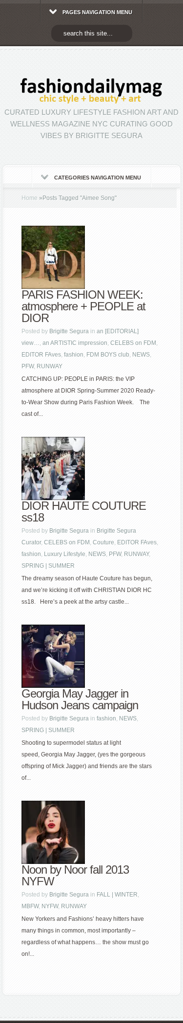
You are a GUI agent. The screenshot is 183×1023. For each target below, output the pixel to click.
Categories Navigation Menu (97, 177)
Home (29, 198)
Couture (103, 542)
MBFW (30, 906)
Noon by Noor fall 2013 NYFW (75, 875)
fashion (73, 354)
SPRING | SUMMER (48, 565)
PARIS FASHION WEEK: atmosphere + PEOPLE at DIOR (83, 306)
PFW (27, 366)
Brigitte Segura (69, 331)
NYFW (49, 906)
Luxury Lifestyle (64, 554)
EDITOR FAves (41, 354)
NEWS (141, 354)
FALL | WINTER (117, 894)
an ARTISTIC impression (74, 343)
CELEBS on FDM (133, 343)
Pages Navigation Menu (97, 12)
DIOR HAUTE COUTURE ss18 (83, 511)
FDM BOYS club (107, 354)
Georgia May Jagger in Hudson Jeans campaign (79, 699)
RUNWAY (49, 366)
